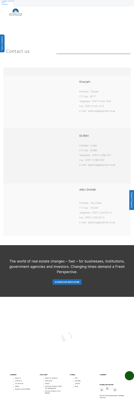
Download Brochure (67, 282)
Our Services (56, 18)
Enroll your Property (102, 18)
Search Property (131, 200)
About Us (40, 18)
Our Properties (76, 18)
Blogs (121, 18)
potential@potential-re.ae (101, 111)
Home (27, 18)
